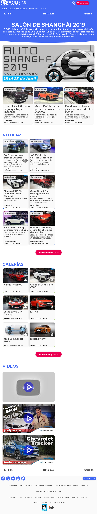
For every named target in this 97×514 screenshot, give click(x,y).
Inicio (4, 8)
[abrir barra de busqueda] (73, 3)
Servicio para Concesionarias (46, 491)
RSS (60, 491)
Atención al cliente (26, 485)
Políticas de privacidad (63, 485)
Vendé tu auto (82, 3)
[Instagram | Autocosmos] (18, 478)
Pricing (75, 485)
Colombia (28, 497)
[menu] (93, 3)
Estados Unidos (49, 497)
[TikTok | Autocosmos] (23, 478)
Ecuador (38, 497)
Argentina (12, 497)
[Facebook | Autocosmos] (3, 478)
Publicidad (84, 485)
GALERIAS (88, 13)
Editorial (12, 8)
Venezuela (84, 497)
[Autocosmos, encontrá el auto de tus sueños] (24, 3)
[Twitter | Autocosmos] (8, 478)
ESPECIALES (48, 13)
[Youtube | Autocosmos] (13, 478)
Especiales (21, 8)
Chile (20, 497)
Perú (67, 497)
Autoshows (10, 89)
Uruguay (75, 497)
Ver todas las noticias (49, 252)
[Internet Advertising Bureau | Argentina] (52, 508)
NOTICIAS (8, 13)
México (60, 497)
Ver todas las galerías (49, 354)
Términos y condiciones (43, 485)
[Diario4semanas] (10, 3)
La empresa (13, 485)
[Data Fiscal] (44, 508)
